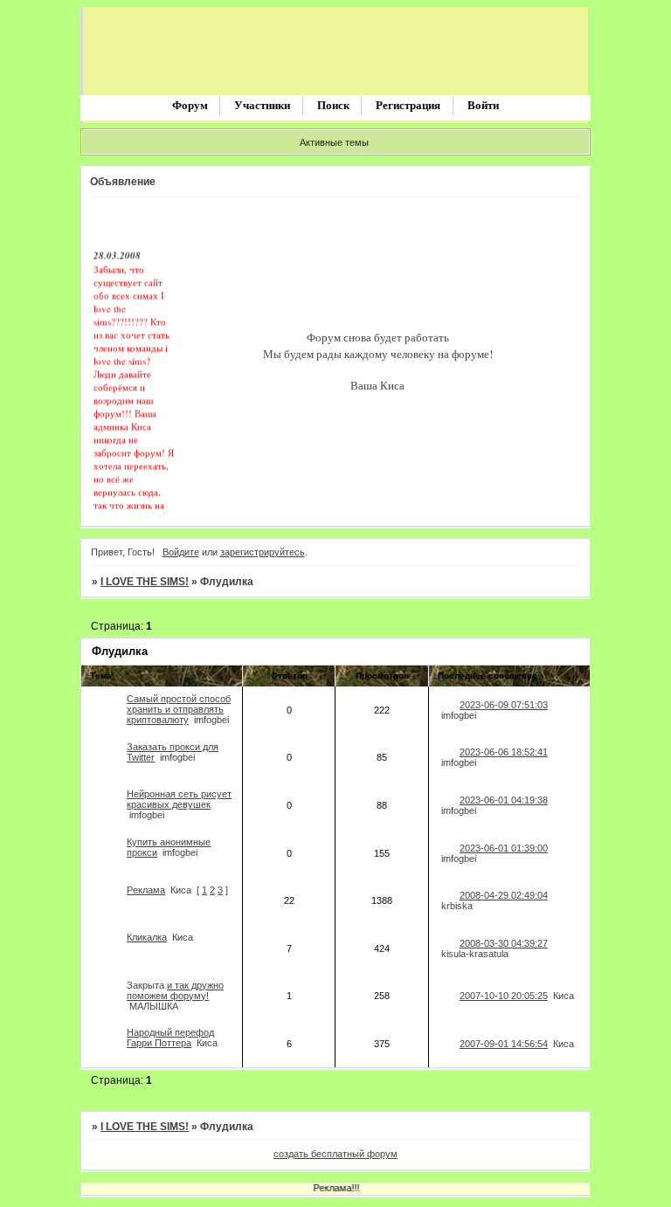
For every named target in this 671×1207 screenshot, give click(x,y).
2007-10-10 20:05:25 (504, 995)
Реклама (146, 890)
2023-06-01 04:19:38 (504, 800)
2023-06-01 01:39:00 (504, 848)
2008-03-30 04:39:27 (504, 943)
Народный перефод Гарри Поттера (170, 1037)
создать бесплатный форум (335, 1153)
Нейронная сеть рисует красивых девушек (179, 799)
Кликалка (147, 937)
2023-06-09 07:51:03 (504, 705)
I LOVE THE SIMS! (144, 582)
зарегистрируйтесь (262, 552)
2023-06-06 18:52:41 (504, 752)
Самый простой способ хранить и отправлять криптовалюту (179, 709)
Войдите (181, 552)
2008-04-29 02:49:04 (504, 895)
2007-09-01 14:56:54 (504, 1043)
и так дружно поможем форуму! (175, 990)
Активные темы (334, 142)
